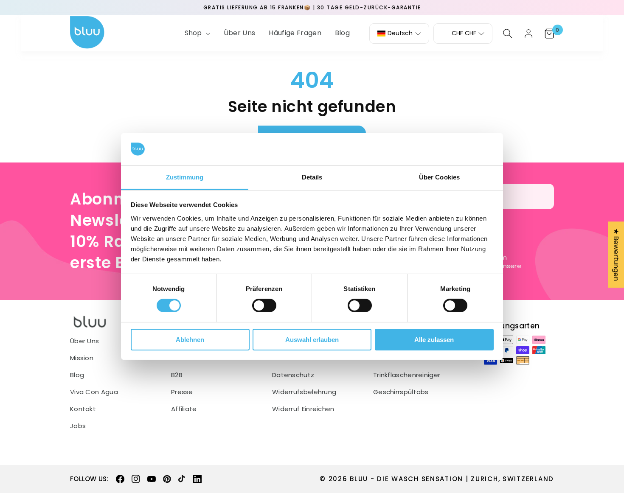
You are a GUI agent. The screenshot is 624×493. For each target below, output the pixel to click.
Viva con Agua (94, 392)
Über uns (84, 341)
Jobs (78, 426)
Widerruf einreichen (303, 409)
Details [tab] (312, 177)
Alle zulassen (434, 339)
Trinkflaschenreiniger (406, 375)
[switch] (264, 305)
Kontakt (83, 409)
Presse (182, 392)
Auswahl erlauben (312, 339)
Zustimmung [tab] (185, 177)
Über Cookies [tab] (439, 177)
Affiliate (184, 409)
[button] (197, 33)
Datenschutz (293, 375)
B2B (177, 375)
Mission (81, 358)
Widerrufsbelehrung (304, 392)
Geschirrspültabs (401, 392)
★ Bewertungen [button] (616, 254)
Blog (77, 375)
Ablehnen (190, 339)
